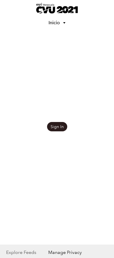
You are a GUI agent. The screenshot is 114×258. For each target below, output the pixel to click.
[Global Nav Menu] (8, 8)
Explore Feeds (21, 252)
